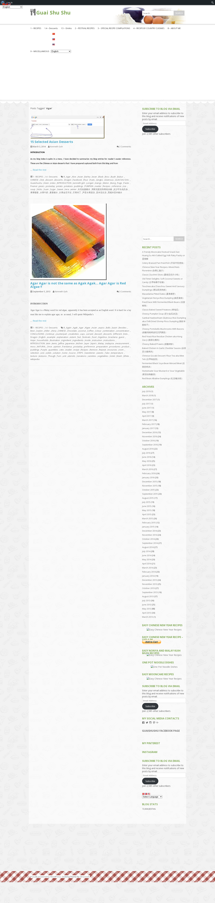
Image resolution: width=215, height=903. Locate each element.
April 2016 (146, 465)
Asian (80, 176)
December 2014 (149, 530)
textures (43, 356)
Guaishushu (36, 183)
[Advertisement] (107, 78)
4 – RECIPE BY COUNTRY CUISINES (148, 28)
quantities (53, 349)
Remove (94, 349)
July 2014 (146, 551)
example (51, 337)
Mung (113, 183)
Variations (81, 356)
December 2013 (149, 580)
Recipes (106, 186)
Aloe (74, 176)
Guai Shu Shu (53, 12)
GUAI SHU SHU (122, 179)
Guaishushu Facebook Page (161, 730)
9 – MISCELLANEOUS (39, 51)
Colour (98, 330)
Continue (50, 333)
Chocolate (72, 330)
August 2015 (148, 498)
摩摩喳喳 (34, 192)
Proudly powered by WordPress (45, 876)
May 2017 (146, 411)
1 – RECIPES (35, 28)
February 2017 (149, 424)
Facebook (77, 179)
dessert (49, 179)
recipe (76, 349)
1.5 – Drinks (66, 28)
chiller (47, 330)
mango (98, 183)
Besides (122, 327)
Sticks (39, 189)
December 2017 (149, 399)
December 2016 (149, 432)
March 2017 (147, 420)
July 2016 (146, 452)
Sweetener (90, 352)
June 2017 (146, 407)
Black (100, 176)
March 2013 (147, 616)
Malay (101, 343)
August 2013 (148, 596)
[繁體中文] (61, 39)
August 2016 (148, 448)
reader (98, 186)
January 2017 (148, 428)
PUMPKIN (89, 186)
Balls (108, 327)
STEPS (80, 352)
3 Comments (125, 291)
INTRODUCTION (64, 183)
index (53, 183)
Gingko (99, 179)
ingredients (78, 340)
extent (73, 337)
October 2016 (148, 440)
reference (116, 186)
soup (32, 189)
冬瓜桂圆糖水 (84, 189)
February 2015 (149, 522)
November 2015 (149, 485)
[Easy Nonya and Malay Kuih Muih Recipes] (164, 654)
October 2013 (148, 588)
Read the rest (39, 169)
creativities (73, 333)
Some (65, 352)
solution (57, 352)
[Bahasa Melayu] (61, 44)
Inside (88, 340)
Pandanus (67, 346)
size (42, 352)
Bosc (107, 176)
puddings (78, 186)
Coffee (90, 330)
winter (73, 189)
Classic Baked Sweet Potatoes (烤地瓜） (161, 309)
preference (89, 346)
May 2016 (146, 461)
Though (51, 356)
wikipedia (35, 359)
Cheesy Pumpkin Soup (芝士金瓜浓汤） (160, 313)
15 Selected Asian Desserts (51, 142)
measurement (122, 343)
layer (86, 343)
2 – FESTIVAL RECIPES (85, 28)
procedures (114, 346)
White (126, 356)
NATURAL (41, 346)
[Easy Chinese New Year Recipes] (164, 629)
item (48, 343)
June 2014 (146, 555)
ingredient (66, 340)
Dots (125, 333)
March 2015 (147, 518)
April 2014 (146, 563)
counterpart (61, 333)
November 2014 (149, 534)
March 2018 (147, 395)
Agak (75, 327)
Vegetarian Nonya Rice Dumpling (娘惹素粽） (163, 298)
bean (94, 176)
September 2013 (150, 592)
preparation (102, 346)
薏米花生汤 (101, 192)
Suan (46, 189)
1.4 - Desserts (51, 176)
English (42, 337)
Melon (106, 183)
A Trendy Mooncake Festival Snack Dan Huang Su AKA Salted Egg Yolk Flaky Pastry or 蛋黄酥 (163, 255)
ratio (61, 349)
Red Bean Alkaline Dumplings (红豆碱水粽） (162, 378)
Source (72, 352)
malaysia (109, 343)
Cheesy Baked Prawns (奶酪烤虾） (158, 344)
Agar (68, 176)
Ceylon (39, 330)
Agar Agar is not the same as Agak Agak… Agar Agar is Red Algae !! (78, 285)
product (125, 346)
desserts (58, 179)
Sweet (60, 189)
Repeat (102, 349)
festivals (86, 337)
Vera (67, 189)
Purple (44, 349)
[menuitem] (212, 2)
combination (109, 330)
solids (48, 352)
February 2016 (149, 473)
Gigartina (102, 337)
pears (41, 186)
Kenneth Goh (56, 146)
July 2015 (146, 502)
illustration (55, 340)
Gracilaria (112, 337)
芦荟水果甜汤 (88, 192)
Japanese (70, 343)
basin (114, 327)
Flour (85, 179)
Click (42, 179)
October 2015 (148, 489)
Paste (126, 183)
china (53, 330)
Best (32, 330)
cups (82, 333)
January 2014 (148, 575)
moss (33, 346)
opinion (57, 346)
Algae (87, 327)
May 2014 (146, 559)
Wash (119, 356)
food (94, 337)
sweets (99, 352)
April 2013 (146, 612)
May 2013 (146, 608)
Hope (33, 340)
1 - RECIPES (38, 176)
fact (79, 337)
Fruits (92, 179)
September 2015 (150, 493)
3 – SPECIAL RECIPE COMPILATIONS (114, 28)
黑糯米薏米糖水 (115, 192)
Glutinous (109, 179)
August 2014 (148, 547)
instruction (97, 340)
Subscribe (150, 128)
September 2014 (150, 543)
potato (59, 186)
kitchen (79, 343)
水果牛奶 (44, 192)
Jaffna (61, 343)
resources (112, 349)
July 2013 (146, 600)
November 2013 (149, 584)
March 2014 (147, 567)
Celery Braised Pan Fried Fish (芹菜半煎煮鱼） (163, 263)
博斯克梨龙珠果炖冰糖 (102, 189)
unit (64, 356)
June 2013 (146, 604)
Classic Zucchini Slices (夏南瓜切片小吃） (161, 274)
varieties (92, 356)
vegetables (103, 356)
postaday (50, 186)
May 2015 (146, 510)
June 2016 (146, 457)
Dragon (67, 179)
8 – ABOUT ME (174, 28)
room (121, 349)
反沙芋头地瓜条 (120, 189)
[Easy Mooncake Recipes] (164, 678)
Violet (112, 356)
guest (121, 337)
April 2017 (146, 416)
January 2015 (148, 526)
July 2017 (146, 403)
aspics (101, 327)
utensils (71, 356)
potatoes (68, 186)
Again (68, 327)
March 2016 (147, 469)
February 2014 (149, 571)
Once (49, 346)
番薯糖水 (54, 192)
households (42, 340)
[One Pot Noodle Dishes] (164, 666)
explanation (62, 337)
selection (34, 352)
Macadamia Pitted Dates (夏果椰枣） (159, 293)
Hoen (46, 183)
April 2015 (146, 514)
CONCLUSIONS (37, 333)
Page (119, 183)
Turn (59, 356)
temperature (117, 352)
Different (117, 333)
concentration (122, 330)
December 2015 (149, 481)
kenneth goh (79, 183)
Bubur (120, 176)
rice (124, 186)
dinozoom (85, 876)
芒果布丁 (77, 192)
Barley (87, 176)
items (54, 343)
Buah (113, 176)
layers (94, 343)
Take (107, 352)
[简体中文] (61, 33)
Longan (89, 183)
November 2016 (149, 436)
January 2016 (148, 477)
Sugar (53, 189)
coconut (82, 330)
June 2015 (146, 506)
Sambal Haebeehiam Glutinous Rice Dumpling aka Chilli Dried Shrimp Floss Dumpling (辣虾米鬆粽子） (164, 321)
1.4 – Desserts (51, 28)
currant (89, 333)
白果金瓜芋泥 (65, 192)
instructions (109, 340)
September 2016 (150, 444)
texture (33, 356)
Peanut (33, 186)
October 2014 (148, 539)
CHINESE (34, 179)
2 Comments (125, 146)
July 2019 (146, 391)
